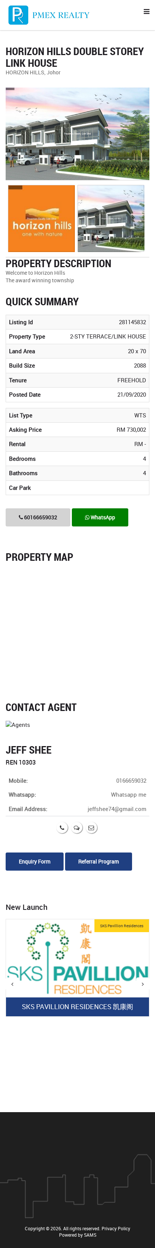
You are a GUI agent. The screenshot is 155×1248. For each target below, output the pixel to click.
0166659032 (131, 780)
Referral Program (98, 861)
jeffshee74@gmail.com (117, 809)
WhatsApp (102, 517)
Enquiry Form (34, 861)
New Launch (26, 907)
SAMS (90, 1235)
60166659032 (40, 517)
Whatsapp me (128, 794)
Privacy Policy (116, 1228)
